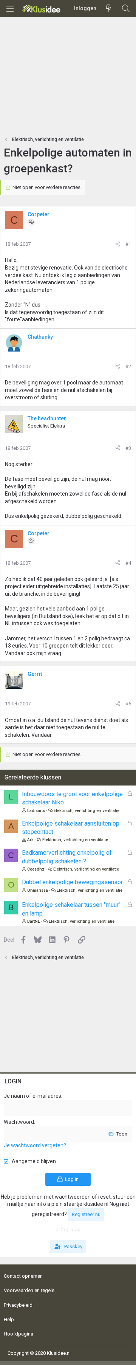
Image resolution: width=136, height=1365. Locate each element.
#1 (128, 244)
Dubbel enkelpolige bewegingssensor (72, 882)
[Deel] (118, 244)
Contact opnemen (23, 1276)
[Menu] (10, 9)
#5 (128, 704)
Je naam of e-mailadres (32, 1096)
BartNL (33, 921)
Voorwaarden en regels (29, 1290)
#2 (128, 366)
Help (9, 1319)
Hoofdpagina (18, 1334)
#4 (128, 563)
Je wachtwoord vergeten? (35, 1145)
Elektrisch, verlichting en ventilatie (86, 810)
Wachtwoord (19, 1122)
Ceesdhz (36, 869)
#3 (128, 448)
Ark (30, 839)
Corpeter (38, 214)
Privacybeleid (18, 1305)
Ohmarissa (37, 890)
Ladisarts (36, 810)
